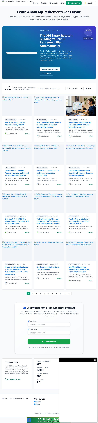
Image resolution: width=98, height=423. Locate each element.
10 (64, 293)
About (64, 3)
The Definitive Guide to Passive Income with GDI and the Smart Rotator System (17, 173)
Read (27, 133)
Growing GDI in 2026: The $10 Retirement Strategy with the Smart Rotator (17, 221)
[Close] (95, 360)
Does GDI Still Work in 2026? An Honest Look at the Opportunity (48, 173)
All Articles (47, 74)
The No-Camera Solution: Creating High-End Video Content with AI (79, 221)
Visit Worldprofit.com (13, 379)
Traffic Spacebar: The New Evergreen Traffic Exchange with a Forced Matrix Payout (48, 221)
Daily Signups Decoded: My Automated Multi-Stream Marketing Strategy (80, 124)
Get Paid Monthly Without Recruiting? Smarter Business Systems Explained (81, 173)
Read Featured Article (51, 69)
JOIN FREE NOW (50, 341)
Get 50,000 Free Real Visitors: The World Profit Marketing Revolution (79, 269)
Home (36, 3)
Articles (44, 3)
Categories (54, 3)
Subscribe (90, 3)
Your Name (33, 321)
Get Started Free (74, 3)
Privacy (38, 402)
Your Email (33, 329)
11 (69, 293)
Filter (89, 88)
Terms (38, 404)
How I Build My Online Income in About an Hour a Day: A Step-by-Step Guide (49, 124)
